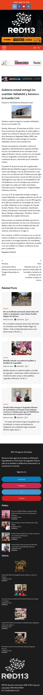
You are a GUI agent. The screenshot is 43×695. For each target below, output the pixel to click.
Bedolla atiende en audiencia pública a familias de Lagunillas (19, 361)
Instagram (21, 486)
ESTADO (12, 252)
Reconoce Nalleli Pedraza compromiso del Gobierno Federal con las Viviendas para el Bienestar (24, 513)
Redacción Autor (27, 103)
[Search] (38, 47)
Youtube (22, 498)
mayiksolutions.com (12, 690)
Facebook (21, 479)
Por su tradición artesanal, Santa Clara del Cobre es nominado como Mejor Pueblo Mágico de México (21, 313)
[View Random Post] (34, 47)
